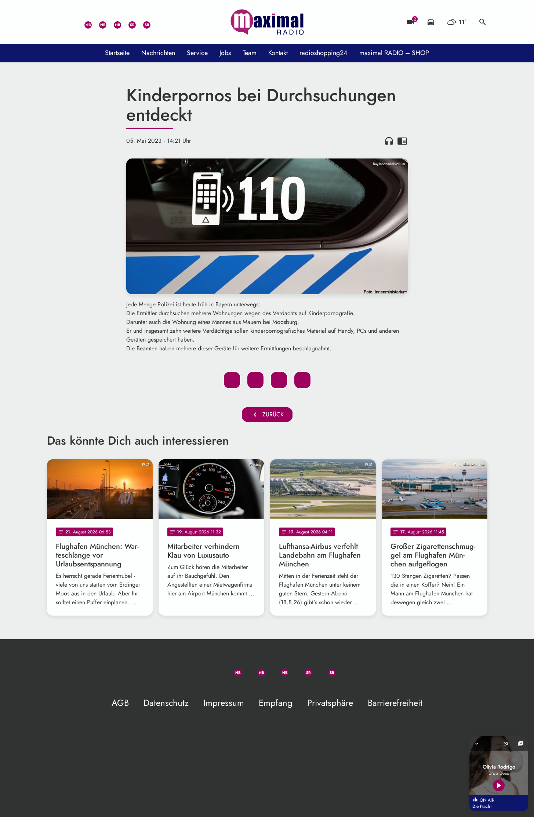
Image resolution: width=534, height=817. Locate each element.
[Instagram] (113, 22)
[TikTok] (157, 22)
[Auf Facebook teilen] (232, 380)
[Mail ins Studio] (54, 22)
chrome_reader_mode (402, 141)
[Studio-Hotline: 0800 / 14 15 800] (69, 22)
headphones (389, 141)
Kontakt (278, 53)
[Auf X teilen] (255, 380)
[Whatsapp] (83, 22)
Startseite (117, 53)
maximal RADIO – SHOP (394, 53)
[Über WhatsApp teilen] (279, 380)
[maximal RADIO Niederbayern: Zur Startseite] (267, 22)
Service (197, 53)
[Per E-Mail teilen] (302, 380)
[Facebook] (98, 22)
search (482, 22)
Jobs (225, 53)
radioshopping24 (323, 53)
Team (250, 53)
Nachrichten (158, 53)
